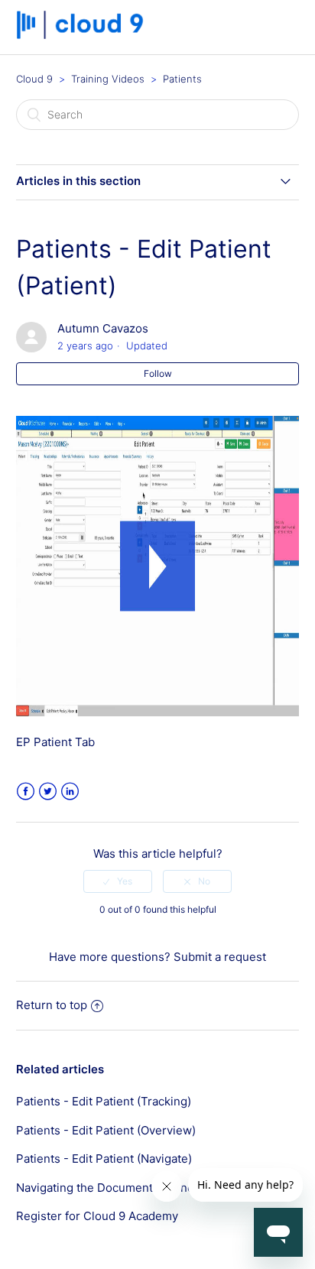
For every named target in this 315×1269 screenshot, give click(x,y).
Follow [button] (158, 373)
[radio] (117, 881)
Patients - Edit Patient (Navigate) (104, 1158)
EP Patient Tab (55, 742)
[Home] (85, 35)
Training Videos (108, 79)
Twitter (47, 791)
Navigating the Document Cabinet (107, 1187)
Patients (182, 79)
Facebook (25, 791)
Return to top (51, 1005)
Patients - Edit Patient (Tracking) (103, 1101)
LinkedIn (70, 791)
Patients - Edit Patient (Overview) (106, 1130)
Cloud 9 (34, 79)
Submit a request (220, 956)
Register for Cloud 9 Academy (97, 1216)
